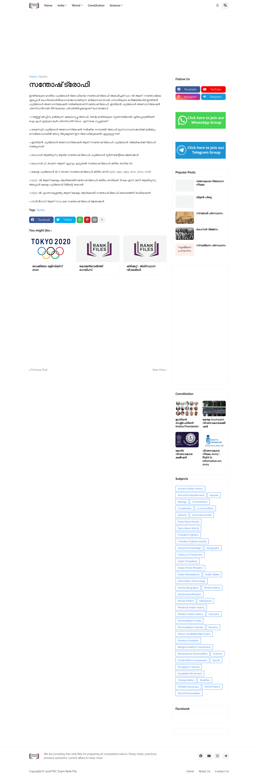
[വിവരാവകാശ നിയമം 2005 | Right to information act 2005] (214, 439)
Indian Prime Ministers (190, 567)
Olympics (214, 614)
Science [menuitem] (115, 5)
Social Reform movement (192, 660)
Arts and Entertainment (191, 495)
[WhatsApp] (80, 220)
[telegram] (225, 756)
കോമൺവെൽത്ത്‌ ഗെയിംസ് (91, 268)
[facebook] (201, 756)
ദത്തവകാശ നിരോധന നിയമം (210, 183)
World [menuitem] (76, 5)
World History (212, 686)
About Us (204, 771)
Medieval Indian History (191, 607)
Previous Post (39, 369)
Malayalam (205, 600)
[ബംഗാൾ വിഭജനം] (184, 234)
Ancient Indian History (190, 488)
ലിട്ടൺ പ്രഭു (204, 197)
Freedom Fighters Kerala (192, 541)
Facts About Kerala (188, 521)
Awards (214, 495)
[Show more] (102, 220)
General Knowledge (189, 548)
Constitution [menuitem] (96, 5)
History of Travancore (190, 554)
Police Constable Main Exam (194, 633)
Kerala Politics (186, 600)
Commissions (199, 501)
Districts (182, 515)
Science (217, 653)
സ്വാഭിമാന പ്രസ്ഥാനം (211, 245)
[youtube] (209, 756)
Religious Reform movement (194, 647)
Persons (213, 627)
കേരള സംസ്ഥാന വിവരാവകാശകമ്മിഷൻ (213, 423)
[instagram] (217, 756)
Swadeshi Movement (190, 673)
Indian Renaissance (189, 574)
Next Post (159, 369)
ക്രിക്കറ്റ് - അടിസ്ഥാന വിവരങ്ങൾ (141, 268)
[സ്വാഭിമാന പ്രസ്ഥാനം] (184, 250)
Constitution (185, 508)
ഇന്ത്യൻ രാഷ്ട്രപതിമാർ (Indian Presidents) (187, 423)
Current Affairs (205, 508)
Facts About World (188, 528)
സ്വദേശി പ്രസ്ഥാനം (209, 213)
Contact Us (222, 771)
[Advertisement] (129, 43)
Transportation (186, 680)
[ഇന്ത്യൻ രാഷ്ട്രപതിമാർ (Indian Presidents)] (187, 408)
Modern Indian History (190, 614)
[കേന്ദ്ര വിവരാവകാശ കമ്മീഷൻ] (187, 439)
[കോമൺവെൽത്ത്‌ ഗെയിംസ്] (97, 249)
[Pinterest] (87, 220)
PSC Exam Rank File (64, 771)
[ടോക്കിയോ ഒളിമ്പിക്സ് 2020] (50, 249)
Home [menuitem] (48, 5)
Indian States (212, 574)
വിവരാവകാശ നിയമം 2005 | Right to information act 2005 (211, 457)
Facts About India (202, 515)
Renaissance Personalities (192, 653)
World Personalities (189, 693)
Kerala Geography (188, 587)
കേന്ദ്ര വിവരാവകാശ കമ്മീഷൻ (183, 454)
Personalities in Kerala (190, 627)
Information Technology (191, 581)
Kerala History (212, 587)
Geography (212, 548)
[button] (217, 5)
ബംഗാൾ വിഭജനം (207, 229)
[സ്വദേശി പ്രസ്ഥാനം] (184, 218)
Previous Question (188, 640)
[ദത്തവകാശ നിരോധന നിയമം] (184, 185)
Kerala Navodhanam (189, 594)
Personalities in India (189, 620)
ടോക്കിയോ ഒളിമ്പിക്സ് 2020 (47, 268)
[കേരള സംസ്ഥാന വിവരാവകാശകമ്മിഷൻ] (214, 408)
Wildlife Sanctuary (188, 686)
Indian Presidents (187, 561)
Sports (43, 76)
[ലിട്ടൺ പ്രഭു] (184, 201)
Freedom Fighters (188, 534)
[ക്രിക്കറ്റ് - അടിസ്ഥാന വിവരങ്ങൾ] (145, 249)
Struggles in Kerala (188, 666)
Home (32, 76)
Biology (182, 501)
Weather (205, 680)
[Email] (94, 220)
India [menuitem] (61, 5)
